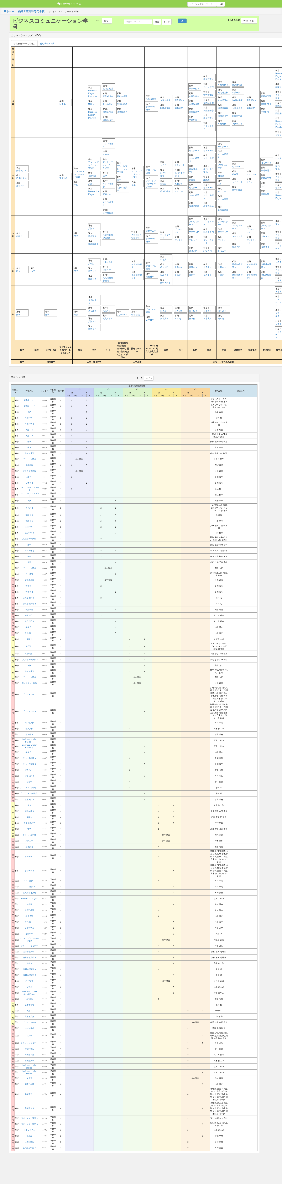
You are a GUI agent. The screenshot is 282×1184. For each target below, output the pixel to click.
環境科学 (63, 178)
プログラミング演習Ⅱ (29, 793)
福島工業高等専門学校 (31, 11)
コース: (98, 20)
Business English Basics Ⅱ (29, 746)
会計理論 (29, 998)
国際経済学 (108, 119)
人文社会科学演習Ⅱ (108, 236)
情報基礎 (135, 314)
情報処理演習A (29, 969)
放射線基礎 (29, 580)
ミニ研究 (29, 574)
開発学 (29, 963)
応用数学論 (237, 84)
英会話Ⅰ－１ (93, 301)
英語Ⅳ (91, 183)
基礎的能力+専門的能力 (24, 43)
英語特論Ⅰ (93, 243)
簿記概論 (29, 609)
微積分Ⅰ (29, 627)
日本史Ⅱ (164, 310)
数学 (18, 271)
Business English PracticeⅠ (93, 114)
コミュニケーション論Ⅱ (29, 494)
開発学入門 (151, 230)
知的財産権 (122, 104)
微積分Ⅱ (20, 236)
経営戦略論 (108, 212)
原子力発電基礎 (29, 471)
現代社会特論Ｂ (29, 764)
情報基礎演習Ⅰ (136, 276)
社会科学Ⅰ (108, 269)
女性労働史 (108, 104)
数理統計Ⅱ (29, 799)
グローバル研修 (151, 108)
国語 (76, 236)
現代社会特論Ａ (29, 758)
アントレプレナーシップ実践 (79, 174)
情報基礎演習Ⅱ (136, 266)
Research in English (93, 193)
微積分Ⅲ (29, 752)
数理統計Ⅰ (29, 633)
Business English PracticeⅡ (93, 93)
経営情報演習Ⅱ (29, 957)
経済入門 (193, 250)
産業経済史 (108, 96)
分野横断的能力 (47, 43)
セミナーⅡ (165, 164)
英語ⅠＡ (92, 321)
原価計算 (107, 194)
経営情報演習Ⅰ (29, 951)
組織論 (106, 154)
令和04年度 (248, 20)
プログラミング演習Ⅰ (29, 787)
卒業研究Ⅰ (180, 108)
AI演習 (29, 1078)
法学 (105, 175)
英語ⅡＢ (92, 271)
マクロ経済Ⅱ (108, 145)
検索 (221, 4)
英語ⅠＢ (92, 329)
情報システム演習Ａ (29, 1118)
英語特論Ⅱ (93, 175)
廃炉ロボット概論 (29, 683)
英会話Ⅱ (92, 263)
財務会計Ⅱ (29, 775)
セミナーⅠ (180, 191)
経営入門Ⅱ (165, 267)
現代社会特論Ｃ (29, 1147)
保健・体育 (29, 453)
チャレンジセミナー (29, 945)
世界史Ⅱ (164, 259)
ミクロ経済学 (108, 185)
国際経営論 (108, 111)
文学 (76, 184)
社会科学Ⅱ (108, 261)
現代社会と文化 (165, 174)
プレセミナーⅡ (180, 231)
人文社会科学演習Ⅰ (108, 279)
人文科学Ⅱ (108, 318)
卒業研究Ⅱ (180, 100)
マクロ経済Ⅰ (108, 203)
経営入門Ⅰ (165, 282)
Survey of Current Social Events (29, 993)
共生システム (208, 127)
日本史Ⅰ (164, 318)
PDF (182, 20)
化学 (47, 314)
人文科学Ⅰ (108, 310)
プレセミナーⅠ (165, 236)
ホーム (10, 11)
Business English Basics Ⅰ (29, 740)
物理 (33, 271)
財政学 (29, 987)
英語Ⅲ (91, 228)
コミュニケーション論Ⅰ (29, 489)
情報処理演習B (29, 975)
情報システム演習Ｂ (29, 1124)
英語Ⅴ (91, 104)
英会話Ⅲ (92, 236)
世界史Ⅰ (164, 274)
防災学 (62, 104)
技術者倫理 (108, 88)
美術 (29, 556)
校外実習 (29, 981)
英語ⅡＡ (92, 278)
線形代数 (20, 185)
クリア (166, 21)
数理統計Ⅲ (21, 170)
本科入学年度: (234, 20)
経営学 (29, 781)
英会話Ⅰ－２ (93, 312)
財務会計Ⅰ (29, 770)
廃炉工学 (29, 840)
